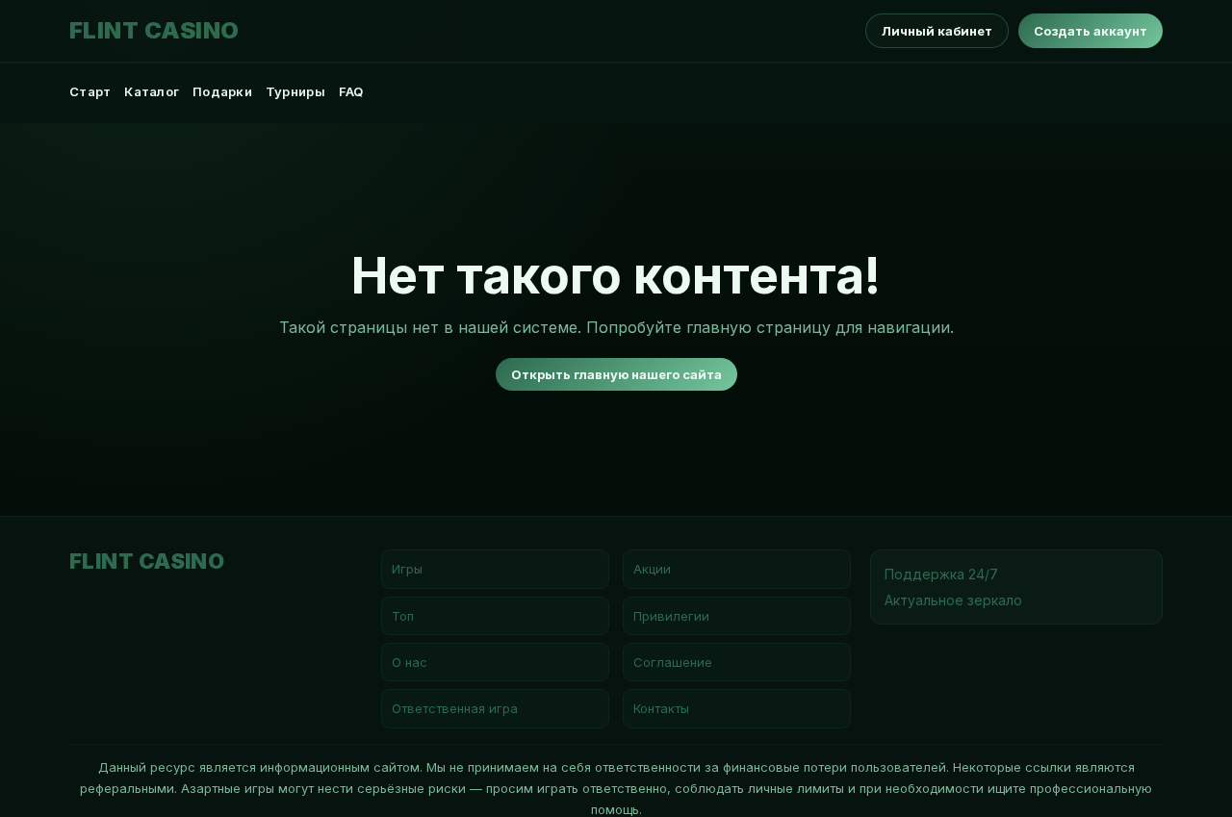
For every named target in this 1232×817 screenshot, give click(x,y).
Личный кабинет (937, 30)
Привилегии (671, 616)
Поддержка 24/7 (941, 574)
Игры (407, 568)
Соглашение (672, 662)
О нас (409, 662)
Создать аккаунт (1090, 30)
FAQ (351, 91)
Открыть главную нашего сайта (616, 374)
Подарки (222, 91)
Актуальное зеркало (953, 600)
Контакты (661, 708)
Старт (90, 91)
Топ (403, 616)
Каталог (151, 91)
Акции (652, 568)
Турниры (295, 91)
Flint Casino (154, 30)
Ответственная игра (455, 708)
